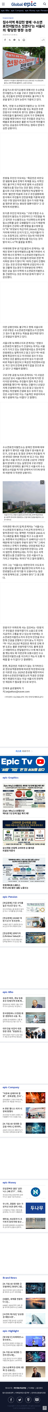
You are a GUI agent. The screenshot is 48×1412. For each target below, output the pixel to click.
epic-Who (5, 10)
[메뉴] (3, 4)
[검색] (44, 4)
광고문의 (39, 1388)
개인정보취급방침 (20, 1388)
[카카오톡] (14, 40)
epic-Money (30, 10)
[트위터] (9, 40)
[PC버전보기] (37, 1400)
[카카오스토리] (20, 1400)
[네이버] (28, 1400)
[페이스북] (5, 40)
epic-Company (17, 10)
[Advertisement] (24, 422)
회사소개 (8, 1388)
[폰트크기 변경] (43, 39)
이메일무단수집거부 (22, 1393)
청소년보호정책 (7, 1393)
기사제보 (31, 1388)
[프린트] (23, 40)
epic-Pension (40, 10)
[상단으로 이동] (45, 1408)
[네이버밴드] (19, 40)
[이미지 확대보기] (42, 48)
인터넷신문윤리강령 (38, 1393)
